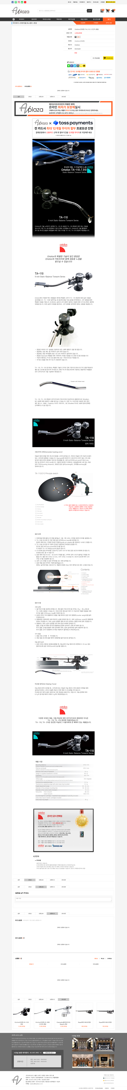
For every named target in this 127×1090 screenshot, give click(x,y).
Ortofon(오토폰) (80, 41)
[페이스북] (13, 2)
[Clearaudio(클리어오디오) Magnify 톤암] (63, 1011)
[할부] (88, 76)
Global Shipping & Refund (86, 1088)
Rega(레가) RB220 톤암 (105, 1022)
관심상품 (97, 58)
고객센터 (103, 2)
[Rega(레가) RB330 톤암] (84, 1011)
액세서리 (59, 19)
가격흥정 (96, 23)
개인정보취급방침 (99, 1088)
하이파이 (21, 19)
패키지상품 (71, 19)
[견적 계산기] (102, 11)
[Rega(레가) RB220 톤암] (105, 1011)
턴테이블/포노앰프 (26, 23)
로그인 (69, 2)
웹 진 (109, 19)
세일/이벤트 (84, 19)
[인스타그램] (19, 2)
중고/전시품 (96, 19)
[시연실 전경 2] (104, 1051)
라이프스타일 (47, 19)
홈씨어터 (34, 19)
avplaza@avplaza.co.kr (36, 1083)
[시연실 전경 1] (82, 1051)
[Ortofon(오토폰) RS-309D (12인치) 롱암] (42, 1011)
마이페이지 (82, 2)
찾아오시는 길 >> (49, 1052)
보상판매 (83, 23)
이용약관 (107, 1088)
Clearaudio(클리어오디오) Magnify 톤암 (63, 1023)
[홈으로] (13, 18)
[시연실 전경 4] (104, 1067)
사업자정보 (56, 1077)
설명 (19, 96)
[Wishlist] (113, 11)
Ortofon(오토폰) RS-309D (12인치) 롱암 (43, 1023)
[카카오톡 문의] (110, 2)
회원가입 (75, 2)
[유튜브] (25, 2)
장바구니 (89, 2)
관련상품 (64, 96)
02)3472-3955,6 (33, 1079)
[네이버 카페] (22, 2)
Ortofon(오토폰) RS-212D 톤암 (22, 1023)
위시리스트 (95, 2)
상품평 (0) (52, 96)
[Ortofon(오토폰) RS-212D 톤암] (21, 1011)
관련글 (29, 96)
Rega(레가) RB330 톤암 (84, 1022)
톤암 (35, 23)
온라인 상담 (109, 23)
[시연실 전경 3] (82, 1067)
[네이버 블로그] (16, 2)
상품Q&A (41, 96)
